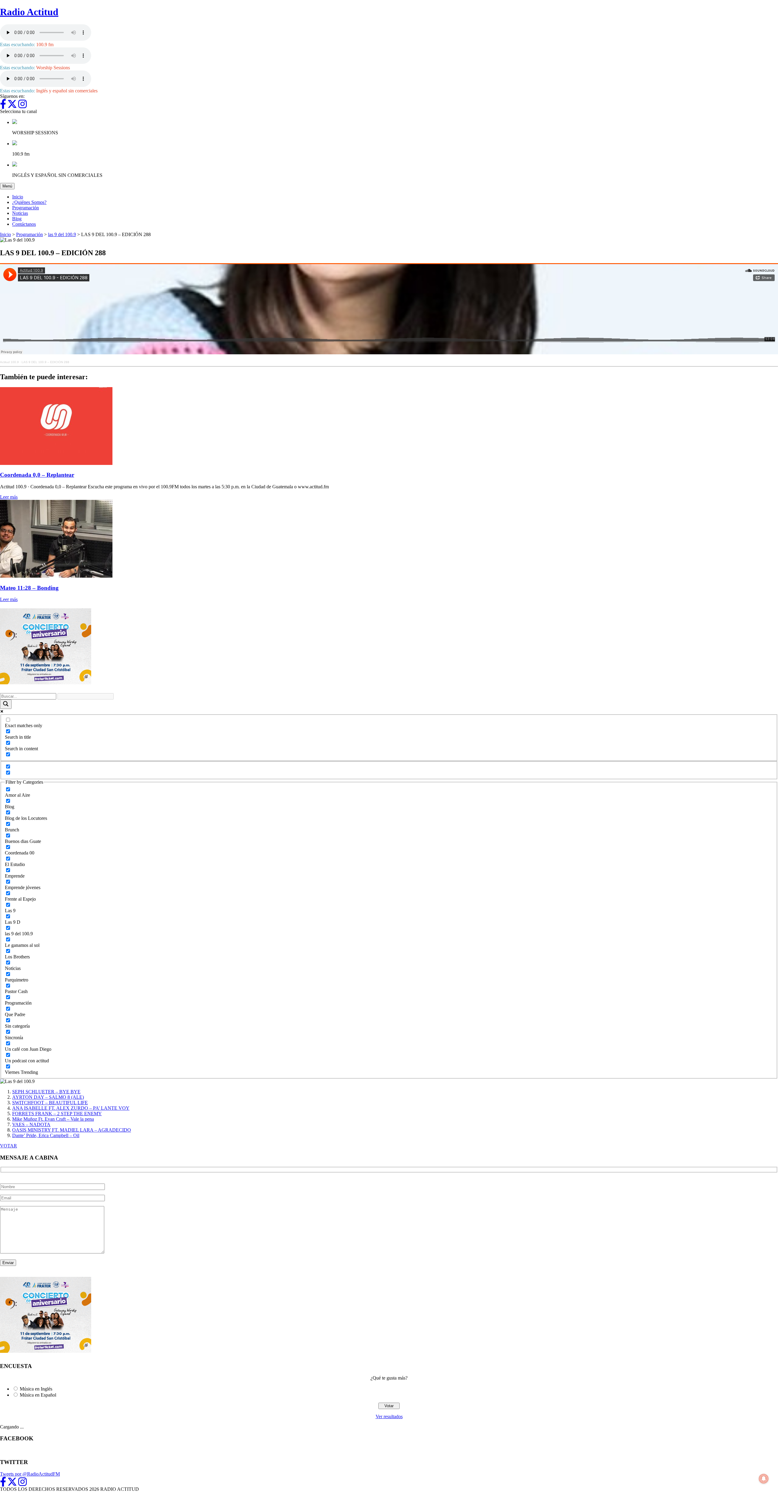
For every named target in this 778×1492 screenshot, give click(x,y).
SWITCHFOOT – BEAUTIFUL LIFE (50, 1102)
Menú (8, 186)
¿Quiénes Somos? (29, 202)
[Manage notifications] (764, 1478)
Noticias (20, 213)
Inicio (17, 196)
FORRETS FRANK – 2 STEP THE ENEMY (57, 1113)
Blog (17, 218)
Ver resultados (389, 1416)
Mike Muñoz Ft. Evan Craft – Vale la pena (53, 1119)
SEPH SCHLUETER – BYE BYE (46, 1091)
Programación (25, 207)
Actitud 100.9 (9, 362)
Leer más (9, 497)
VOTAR (8, 1145)
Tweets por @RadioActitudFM (30, 1474)
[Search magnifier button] (6, 704)
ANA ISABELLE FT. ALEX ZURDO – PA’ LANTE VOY (70, 1108)
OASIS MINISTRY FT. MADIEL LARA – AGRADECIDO (71, 1130)
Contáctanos (24, 224)
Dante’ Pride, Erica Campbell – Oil (45, 1135)
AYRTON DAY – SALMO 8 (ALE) (48, 1097)
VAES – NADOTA (31, 1124)
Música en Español (38, 1394)
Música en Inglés (36, 1388)
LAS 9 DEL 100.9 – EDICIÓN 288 (45, 362)
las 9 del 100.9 (62, 234)
